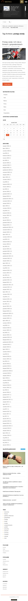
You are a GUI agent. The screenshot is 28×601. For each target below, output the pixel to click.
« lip (4, 139)
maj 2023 (5, 239)
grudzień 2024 (6, 193)
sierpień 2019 (6, 346)
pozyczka (6, 528)
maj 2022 (5, 268)
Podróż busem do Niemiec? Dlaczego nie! (11, 491)
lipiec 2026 (5, 148)
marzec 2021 (6, 301)
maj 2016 (5, 437)
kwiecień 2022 (6, 270)
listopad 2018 (6, 368)
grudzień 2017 (6, 394)
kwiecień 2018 (6, 385)
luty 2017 (5, 416)
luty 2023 (5, 246)
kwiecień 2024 (6, 213)
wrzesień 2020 (6, 315)
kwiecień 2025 (6, 184)
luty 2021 (5, 303)
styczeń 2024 (6, 220)
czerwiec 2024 (6, 208)
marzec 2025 (6, 186)
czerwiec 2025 (6, 179)
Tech (5, 97)
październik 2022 (7, 256)
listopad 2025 (6, 167)
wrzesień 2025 (6, 172)
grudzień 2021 (6, 280)
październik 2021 (7, 284)
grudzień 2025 (6, 165)
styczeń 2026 (6, 162)
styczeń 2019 (6, 363)
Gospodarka (6, 113)
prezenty (6, 532)
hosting (6, 519)
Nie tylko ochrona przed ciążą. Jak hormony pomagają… (15, 8)
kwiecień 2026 (6, 155)
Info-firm (4, 575)
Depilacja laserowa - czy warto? (9, 500)
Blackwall (5, 587)
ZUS (5, 538)
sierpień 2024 (6, 203)
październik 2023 (7, 227)
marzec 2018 (6, 387)
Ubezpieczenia (6, 561)
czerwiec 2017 (6, 406)
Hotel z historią (6, 478)
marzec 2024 (6, 215)
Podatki (4, 559)
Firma (5, 103)
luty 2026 (5, 160)
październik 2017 (7, 399)
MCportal (5, 589)
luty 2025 (5, 189)
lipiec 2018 (5, 378)
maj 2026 (5, 153)
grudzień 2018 (6, 366)
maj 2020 (5, 325)
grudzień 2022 (6, 251)
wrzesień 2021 (6, 287)
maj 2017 (5, 409)
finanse (6, 513)
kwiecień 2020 (6, 327)
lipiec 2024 (5, 205)
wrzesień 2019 (6, 344)
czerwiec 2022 (6, 265)
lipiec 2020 (5, 320)
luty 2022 (5, 275)
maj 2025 (5, 181)
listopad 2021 (6, 282)
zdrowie (6, 536)
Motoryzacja (5, 564)
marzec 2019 (6, 358)
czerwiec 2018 (6, 380)
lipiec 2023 (5, 234)
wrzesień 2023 (6, 229)
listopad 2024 (6, 196)
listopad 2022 (6, 253)
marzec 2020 (6, 330)
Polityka (4, 552)
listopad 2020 (6, 311)
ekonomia (6, 512)
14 (17, 130)
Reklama (4, 585)
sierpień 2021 (6, 289)
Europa (4, 547)
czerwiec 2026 (6, 150)
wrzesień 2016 (6, 428)
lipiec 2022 (5, 263)
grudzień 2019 (6, 337)
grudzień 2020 (6, 308)
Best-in (4, 576)
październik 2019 (7, 342)
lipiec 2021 (5, 291)
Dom (5, 110)
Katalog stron (5, 571)
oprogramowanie (8, 525)
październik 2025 (7, 170)
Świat (4, 549)
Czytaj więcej (7, 84)
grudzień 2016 (6, 421)
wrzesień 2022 (6, 258)
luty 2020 (5, 332)
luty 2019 (5, 361)
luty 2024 (5, 217)
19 (10, 132)
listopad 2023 (6, 225)
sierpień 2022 (6, 260)
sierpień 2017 (6, 401)
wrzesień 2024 (6, 201)
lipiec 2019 (5, 349)
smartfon (6, 534)
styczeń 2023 (6, 248)
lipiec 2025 (5, 177)
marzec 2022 (6, 272)
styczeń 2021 (6, 306)
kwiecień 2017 (6, 411)
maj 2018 (5, 382)
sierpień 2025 (6, 174)
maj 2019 (5, 354)
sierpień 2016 (6, 430)
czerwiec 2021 (6, 294)
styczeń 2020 (6, 335)
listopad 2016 (6, 423)
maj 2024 (5, 210)
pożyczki (6, 530)
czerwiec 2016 (6, 435)
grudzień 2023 (6, 222)
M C (18, 46)
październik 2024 (7, 198)
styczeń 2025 (6, 191)
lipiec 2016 (5, 433)
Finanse (5, 94)
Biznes (5, 100)
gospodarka (7, 517)
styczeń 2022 (6, 277)
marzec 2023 (6, 244)
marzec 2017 (6, 413)
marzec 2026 (6, 158)
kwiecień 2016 (6, 440)
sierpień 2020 (6, 318)
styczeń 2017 (6, 418)
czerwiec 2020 (6, 323)
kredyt (5, 521)
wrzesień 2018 (6, 373)
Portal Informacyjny (6, 1)
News (5, 106)
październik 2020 (7, 313)
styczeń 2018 (6, 392)
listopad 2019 (6, 339)
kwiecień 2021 (6, 299)
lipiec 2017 (5, 404)
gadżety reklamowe (9, 515)
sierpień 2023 (6, 232)
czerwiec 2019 (6, 351)
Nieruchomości (6, 550)
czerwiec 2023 (6, 236)
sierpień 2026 (6, 146)
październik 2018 (7, 370)
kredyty (6, 523)
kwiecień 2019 (6, 356)
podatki (6, 527)
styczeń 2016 (6, 445)
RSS (22, 1)
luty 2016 (5, 442)
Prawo (4, 563)
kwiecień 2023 (6, 241)
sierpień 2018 (6, 375)
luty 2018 (5, 390)
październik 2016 (7, 425)
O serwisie (5, 583)
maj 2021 (5, 296)
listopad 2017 (6, 397)
